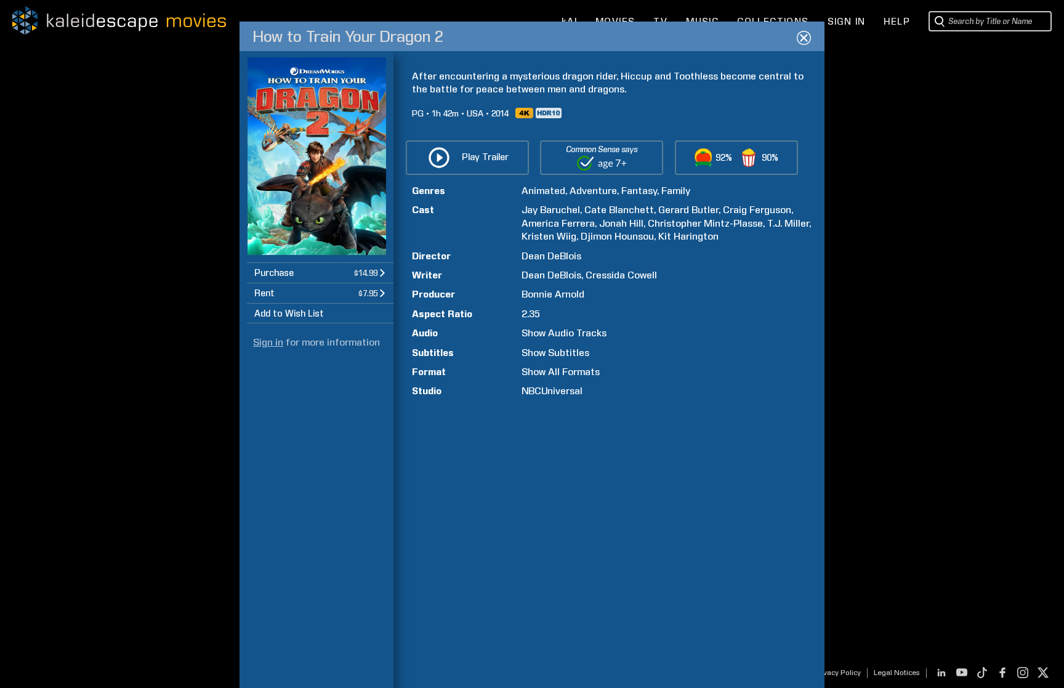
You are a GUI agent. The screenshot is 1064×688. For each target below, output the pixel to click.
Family (675, 190)
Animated (543, 190)
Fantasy (639, 190)
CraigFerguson (757, 210)
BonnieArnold (553, 294)
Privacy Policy (837, 672)
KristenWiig (549, 236)
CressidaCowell (621, 275)
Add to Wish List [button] (289, 313)
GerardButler (688, 210)
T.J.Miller (788, 223)
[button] (320, 272)
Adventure (593, 190)
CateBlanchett (619, 210)
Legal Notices (897, 672)
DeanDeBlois (551, 256)
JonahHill (621, 223)
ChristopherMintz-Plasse (705, 223)
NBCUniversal (552, 391)
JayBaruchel (551, 210)
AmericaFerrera (558, 223)
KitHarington (688, 236)
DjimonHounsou (617, 236)
